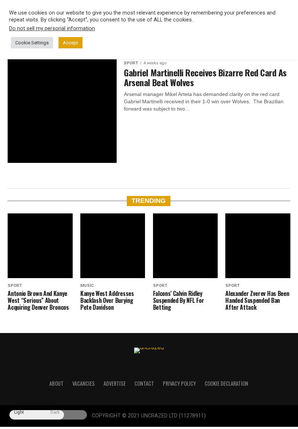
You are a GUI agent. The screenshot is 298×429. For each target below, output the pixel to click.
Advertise (115, 383)
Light (19, 412)
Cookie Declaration (226, 383)
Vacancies (83, 383)
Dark (55, 412)
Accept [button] (70, 42)
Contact (144, 383)
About (56, 383)
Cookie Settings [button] (32, 42)
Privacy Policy (179, 383)
